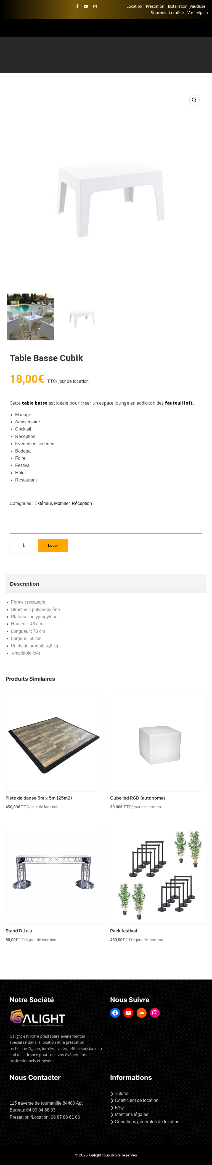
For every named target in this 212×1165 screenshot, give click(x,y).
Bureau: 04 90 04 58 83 (32, 1110)
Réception (82, 503)
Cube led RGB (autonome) (137, 798)
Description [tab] (24, 584)
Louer (53, 546)
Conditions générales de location (147, 1121)
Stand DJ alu (19, 930)
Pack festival (123, 930)
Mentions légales (131, 1114)
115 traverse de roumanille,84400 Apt (46, 1103)
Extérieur (43, 503)
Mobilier (62, 503)
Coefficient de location (136, 1100)
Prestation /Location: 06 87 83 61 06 (45, 1117)
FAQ (119, 1107)
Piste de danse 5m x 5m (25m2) (39, 798)
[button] (194, 100)
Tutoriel (122, 1093)
